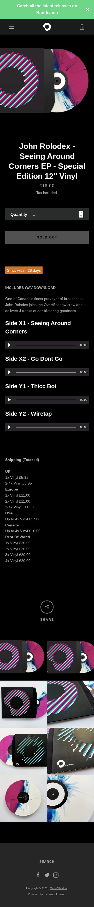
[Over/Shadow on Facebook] (38, 875)
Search (47, 862)
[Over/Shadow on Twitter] (47, 875)
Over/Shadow (58, 888)
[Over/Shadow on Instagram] (55, 875)
